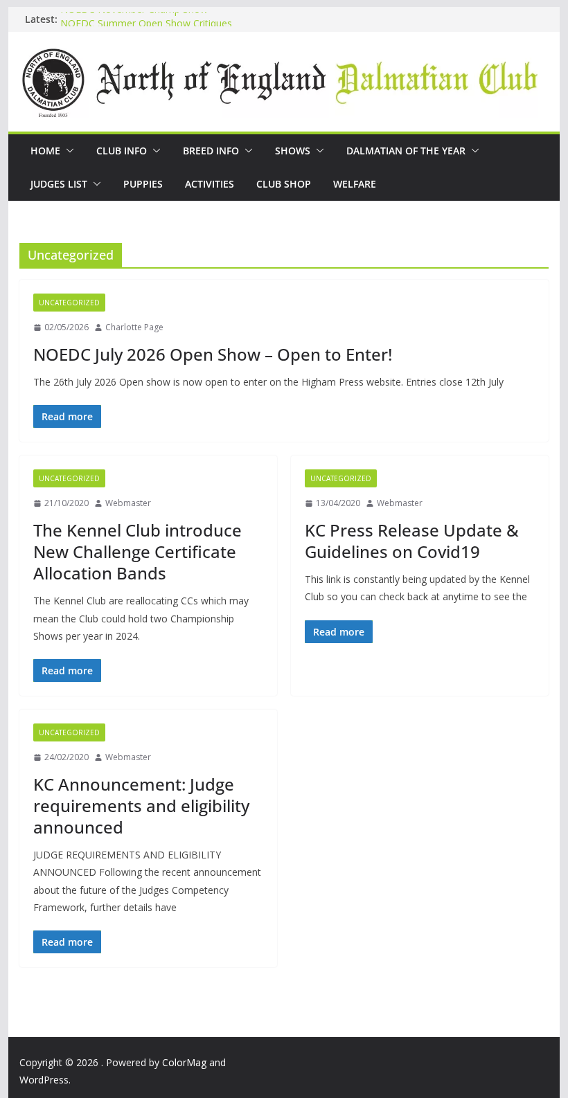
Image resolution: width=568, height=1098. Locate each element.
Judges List (58, 183)
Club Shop (283, 183)
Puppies (143, 183)
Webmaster (128, 503)
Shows (292, 150)
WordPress (44, 1079)
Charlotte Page (134, 327)
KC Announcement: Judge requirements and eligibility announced (141, 805)
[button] (67, 151)
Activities (209, 183)
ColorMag (184, 1062)
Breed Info (211, 150)
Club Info (121, 150)
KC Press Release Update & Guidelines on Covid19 (412, 541)
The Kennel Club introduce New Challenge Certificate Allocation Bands (137, 551)
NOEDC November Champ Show (134, 14)
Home (45, 150)
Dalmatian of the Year (405, 150)
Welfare (354, 183)
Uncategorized (69, 302)
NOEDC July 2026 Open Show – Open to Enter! (212, 354)
